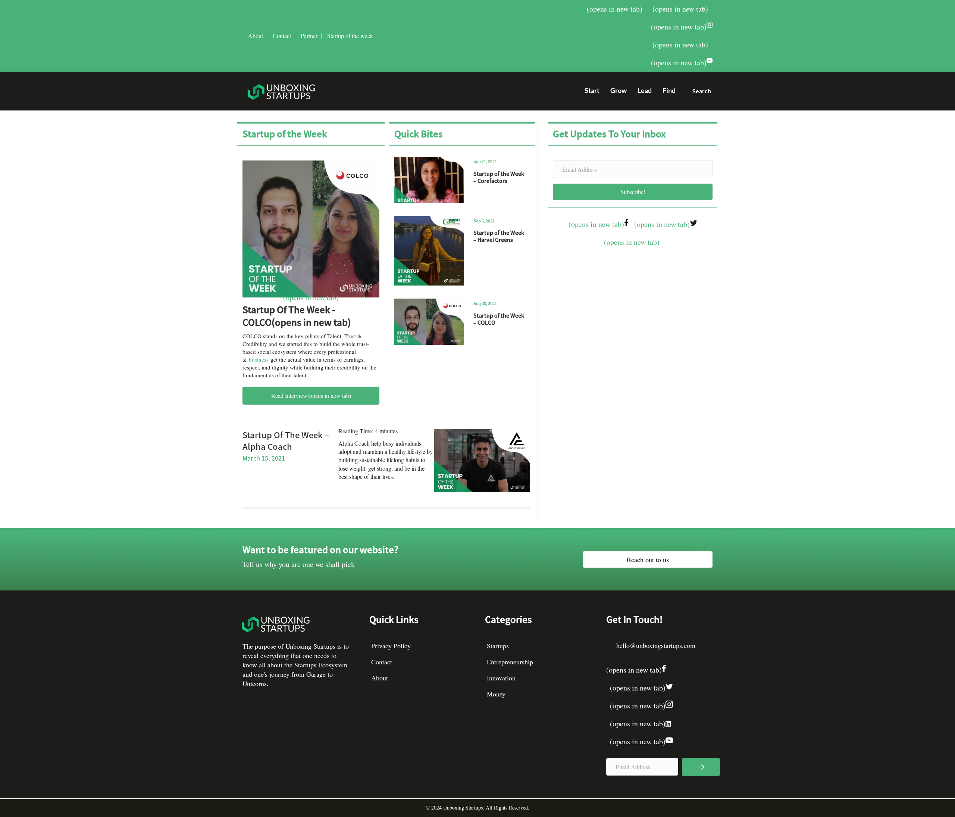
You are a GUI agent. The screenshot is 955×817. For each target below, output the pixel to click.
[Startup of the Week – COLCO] (429, 321)
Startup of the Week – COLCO (498, 319)
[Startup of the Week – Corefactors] (429, 180)
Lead (645, 90)
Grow (618, 90)
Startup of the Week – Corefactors (498, 177)
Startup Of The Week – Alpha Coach (285, 440)
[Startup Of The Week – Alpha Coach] (482, 459)
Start (592, 90)
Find (669, 90)
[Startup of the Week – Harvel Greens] (429, 251)
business (259, 359)
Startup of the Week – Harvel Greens (498, 236)
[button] (698, 93)
